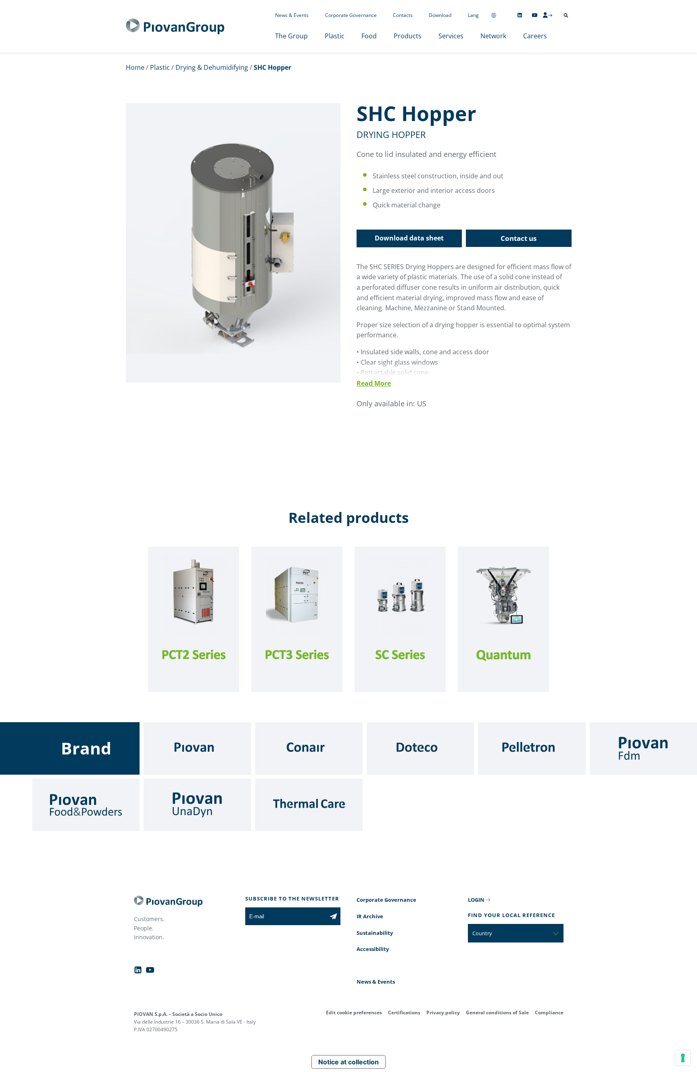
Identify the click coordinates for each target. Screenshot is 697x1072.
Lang (473, 15)
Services (450, 35)
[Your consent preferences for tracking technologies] (683, 1058)
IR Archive (370, 916)
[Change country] (493, 15)
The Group (291, 35)
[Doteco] (420, 748)
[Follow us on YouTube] (534, 15)
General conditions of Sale (497, 1012)
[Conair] (309, 748)
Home (135, 67)
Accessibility (373, 949)
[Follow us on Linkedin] (519, 15)
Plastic (334, 35)
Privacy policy (443, 1012)
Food (369, 35)
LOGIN (476, 899)
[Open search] (566, 15)
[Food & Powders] (86, 805)
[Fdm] (643, 748)
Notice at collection (348, 1062)
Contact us (518, 238)
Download (440, 15)
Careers (535, 35)
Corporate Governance (351, 15)
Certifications (404, 1012)
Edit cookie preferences (354, 1012)
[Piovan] (197, 748)
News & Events (292, 15)
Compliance (549, 1012)
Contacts (403, 15)
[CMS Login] (547, 15)
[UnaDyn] (197, 805)
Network (493, 35)
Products (408, 35)
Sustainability (375, 932)
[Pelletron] (531, 748)
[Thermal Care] (309, 805)
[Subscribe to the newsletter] (333, 916)
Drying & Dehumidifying (211, 67)
